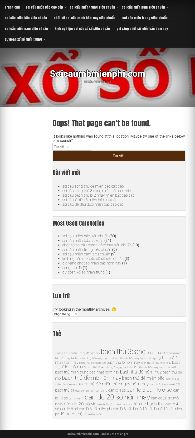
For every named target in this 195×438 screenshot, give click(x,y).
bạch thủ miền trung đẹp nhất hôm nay (87, 372)
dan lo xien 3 (76, 398)
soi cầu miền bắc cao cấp (44, 7)
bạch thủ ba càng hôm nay (86, 358)
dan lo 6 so (159, 390)
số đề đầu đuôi (92, 414)
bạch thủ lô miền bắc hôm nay (140, 367)
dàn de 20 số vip (80, 404)
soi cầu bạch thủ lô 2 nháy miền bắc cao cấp (98, 195)
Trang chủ (12, 7)
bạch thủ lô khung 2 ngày (156, 362)
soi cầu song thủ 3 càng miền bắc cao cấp (96, 191)
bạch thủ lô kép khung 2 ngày (104, 367)
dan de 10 (101, 390)
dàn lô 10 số (142, 409)
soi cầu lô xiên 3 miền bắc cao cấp (89, 200)
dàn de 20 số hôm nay (117, 397)
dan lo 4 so (117, 390)
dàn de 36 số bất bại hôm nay (114, 404)
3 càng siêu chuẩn (66, 353)
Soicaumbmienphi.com (97, 73)
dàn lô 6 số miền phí (95, 409)
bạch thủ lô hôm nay (123, 362)
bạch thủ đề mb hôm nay (91, 378)
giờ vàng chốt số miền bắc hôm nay (142, 28)
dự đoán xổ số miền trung (23, 39)
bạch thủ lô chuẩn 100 (92, 362)
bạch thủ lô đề (167, 367)
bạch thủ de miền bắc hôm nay (121, 358)
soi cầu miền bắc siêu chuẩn (26, 17)
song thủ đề (72, 267)
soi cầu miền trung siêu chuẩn (92, 7)
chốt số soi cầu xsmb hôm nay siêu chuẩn (85, 17)
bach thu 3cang (123, 352)
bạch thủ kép (148, 358)
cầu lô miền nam (85, 390)
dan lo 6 (136, 390)
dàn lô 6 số (69, 409)
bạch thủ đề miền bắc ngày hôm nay (113, 384)
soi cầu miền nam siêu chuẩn (143, 7)
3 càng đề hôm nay (89, 353)
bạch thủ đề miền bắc (143, 378)
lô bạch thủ (72, 414)
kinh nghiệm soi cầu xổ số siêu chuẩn (82, 28)
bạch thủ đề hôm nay (141, 372)
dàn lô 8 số (122, 409)
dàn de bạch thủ (148, 404)
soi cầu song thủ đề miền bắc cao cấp (93, 186)
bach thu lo (156, 352)
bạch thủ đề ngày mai (162, 384)
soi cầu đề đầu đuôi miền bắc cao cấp (92, 204)
